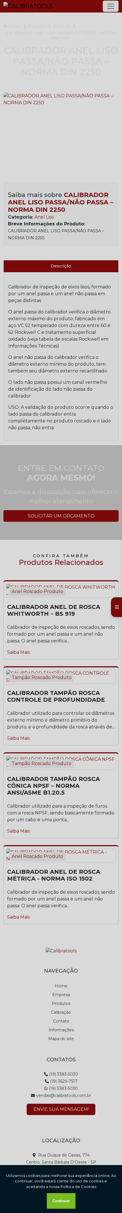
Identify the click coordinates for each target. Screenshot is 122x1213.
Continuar (61, 1201)
